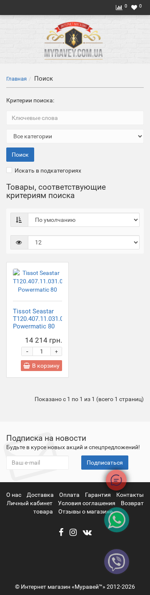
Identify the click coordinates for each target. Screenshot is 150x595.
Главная (16, 79)
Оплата (70, 494)
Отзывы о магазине (85, 511)
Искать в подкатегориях (48, 170)
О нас (14, 494)
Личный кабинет (30, 503)
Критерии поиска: (30, 100)
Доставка (41, 494)
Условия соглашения (86, 503)
